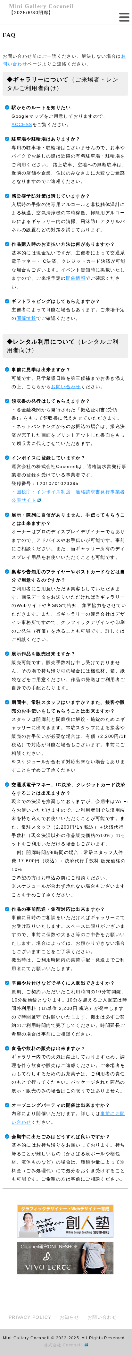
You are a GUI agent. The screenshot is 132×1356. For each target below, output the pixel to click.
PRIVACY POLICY (30, 1317)
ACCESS (22, 124)
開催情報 (76, 278)
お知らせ (69, 1317)
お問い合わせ (65, 386)
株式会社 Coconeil (64, 1345)
